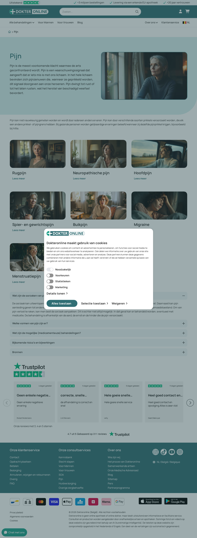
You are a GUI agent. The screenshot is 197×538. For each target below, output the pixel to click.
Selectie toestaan (93, 303)
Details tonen (56, 293)
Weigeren (118, 303)
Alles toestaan (61, 303)
